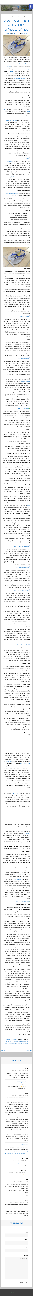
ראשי (28, 17)
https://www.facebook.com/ (21, 1209)
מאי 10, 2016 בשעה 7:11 (21, 1160)
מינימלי (7, 1041)
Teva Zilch (9, 161)
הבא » (3, 1050)
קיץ (8, 1043)
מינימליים (20, 1043)
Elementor (19, 1293)
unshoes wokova (25, 381)
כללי (24, 17)
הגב (13, 1070)
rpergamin (8, 33)
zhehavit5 (24, 1145)
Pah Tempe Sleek (25, 763)
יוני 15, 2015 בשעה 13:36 (21, 1070)
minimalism (8, 1039)
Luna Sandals (17, 879)
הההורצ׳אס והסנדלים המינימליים (21, 64)
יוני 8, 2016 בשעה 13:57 (22, 1181)
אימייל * (26, 1239)
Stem (28, 505)
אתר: (26, 1247)
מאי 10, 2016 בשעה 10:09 (19, 1172)
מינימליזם (25, 1043)
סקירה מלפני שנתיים (11, 120)
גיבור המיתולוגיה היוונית (12, 193)
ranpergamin (21, 1082)
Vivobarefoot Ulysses (19, 78)
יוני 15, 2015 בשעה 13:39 (19, 1084)
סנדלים (12, 1043)
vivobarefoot (24, 1041)
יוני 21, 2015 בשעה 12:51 (21, 1095)
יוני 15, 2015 (24, 33)
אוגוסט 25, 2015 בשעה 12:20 (20, 1147)
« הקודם (29, 1050)
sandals (16, 1041)
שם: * (26, 1232)
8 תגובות (14, 33)
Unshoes (8, 761)
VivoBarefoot (14, 177)
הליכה (11, 1041)
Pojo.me (14, 1292)
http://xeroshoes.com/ (22, 1163)
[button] (31, 6)
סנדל (15, 1043)
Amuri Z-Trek (14, 793)
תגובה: (26, 1255)
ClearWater (27, 833)
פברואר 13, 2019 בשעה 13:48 (20, 1202)
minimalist (14, 1039)
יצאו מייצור (10, 71)
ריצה (6, 1043)
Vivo (19, 1041)
